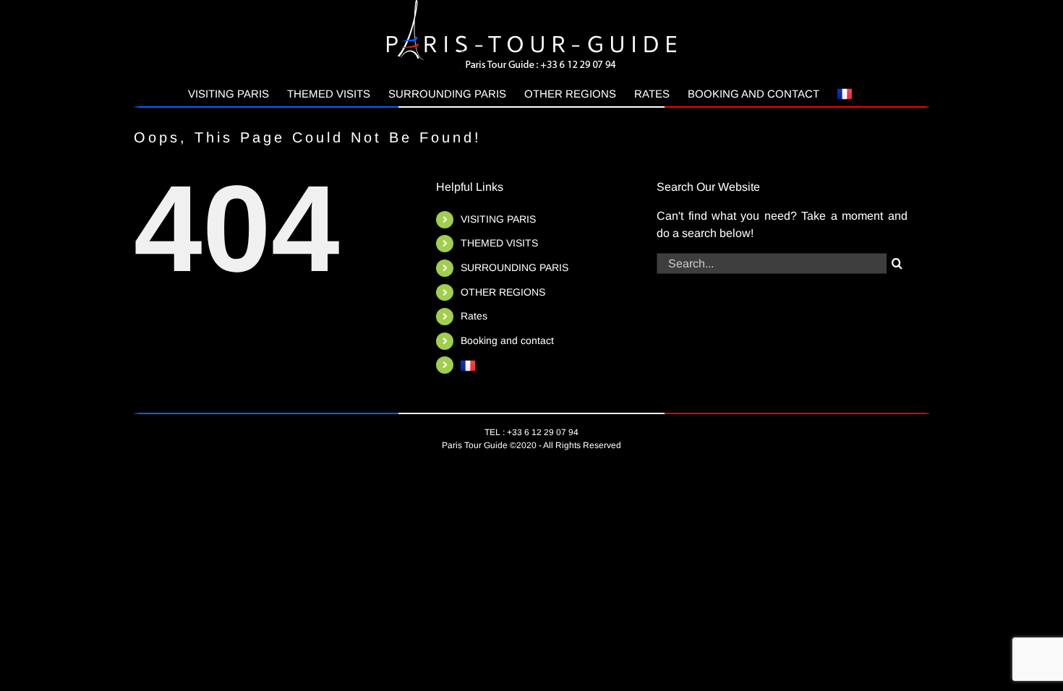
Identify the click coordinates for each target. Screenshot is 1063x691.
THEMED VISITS (499, 243)
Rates (474, 316)
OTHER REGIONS (503, 292)
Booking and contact (507, 340)
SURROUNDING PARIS (514, 267)
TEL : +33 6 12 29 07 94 (531, 432)
